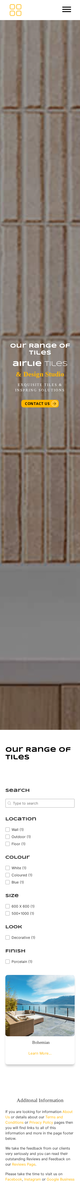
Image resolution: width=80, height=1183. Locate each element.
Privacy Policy (41, 1122)
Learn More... (40, 1053)
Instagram (32, 1179)
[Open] (66, 9)
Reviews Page (23, 1164)
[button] (20, 829)
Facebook (13, 1179)
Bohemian (41, 1042)
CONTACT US (37, 403)
